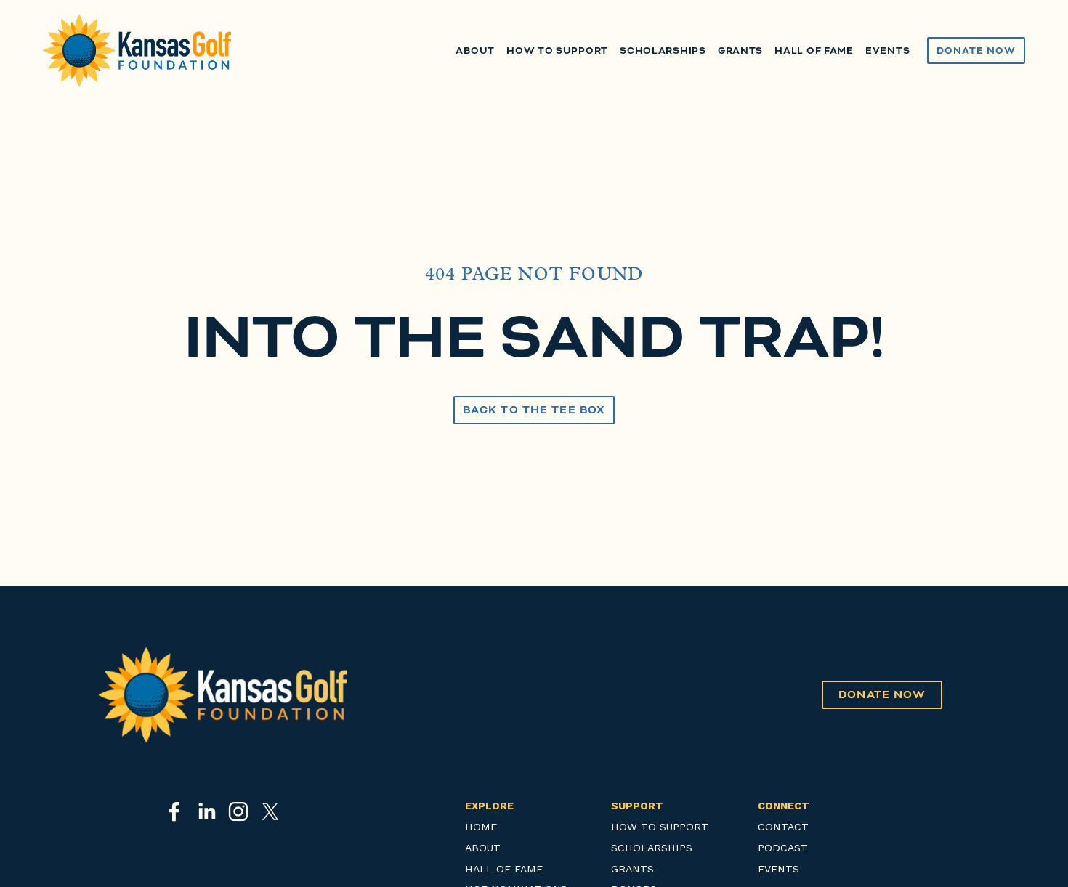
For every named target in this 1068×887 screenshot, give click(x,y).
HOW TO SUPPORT (659, 827)
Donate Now (976, 50)
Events (887, 50)
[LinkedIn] (206, 811)
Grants (740, 50)
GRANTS (632, 869)
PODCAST (783, 848)
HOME (481, 827)
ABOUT (483, 848)
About (475, 50)
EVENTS (778, 869)
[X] (270, 811)
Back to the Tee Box (534, 410)
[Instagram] (238, 811)
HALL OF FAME (504, 869)
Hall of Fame (814, 50)
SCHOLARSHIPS (651, 848)
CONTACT (783, 827)
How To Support (557, 50)
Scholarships (663, 50)
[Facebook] (174, 811)
